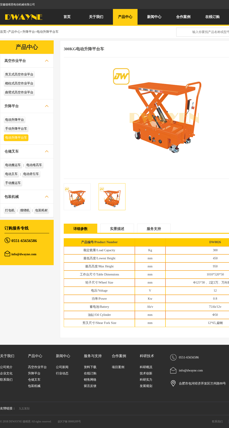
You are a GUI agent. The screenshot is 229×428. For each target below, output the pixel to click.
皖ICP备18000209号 (69, 421)
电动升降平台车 (48, 31)
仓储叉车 (11, 151)
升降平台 (28, 31)
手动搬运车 (13, 183)
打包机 (10, 210)
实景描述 (117, 229)
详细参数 (80, 229)
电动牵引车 (31, 174)
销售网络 (90, 379)
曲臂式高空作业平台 (19, 92)
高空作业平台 (15, 61)
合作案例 (119, 356)
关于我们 (7, 356)
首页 (67, 17)
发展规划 (146, 386)
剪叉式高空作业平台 (19, 74)
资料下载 (90, 367)
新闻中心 (63, 356)
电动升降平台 (14, 119)
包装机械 (11, 197)
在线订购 (212, 17)
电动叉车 (11, 174)
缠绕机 (25, 210)
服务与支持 (93, 356)
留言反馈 (90, 386)
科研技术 (147, 356)
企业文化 (6, 373)
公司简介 (6, 367)
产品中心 (14, 31)
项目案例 (118, 367)
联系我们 (6, 379)
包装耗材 (41, 210)
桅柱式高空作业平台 (19, 83)
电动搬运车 (13, 165)
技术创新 (146, 373)
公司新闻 (62, 367)
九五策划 (24, 408)
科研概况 (146, 367)
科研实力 (146, 379)
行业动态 (62, 373)
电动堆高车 (34, 165)
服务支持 (154, 229)
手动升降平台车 (16, 128)
